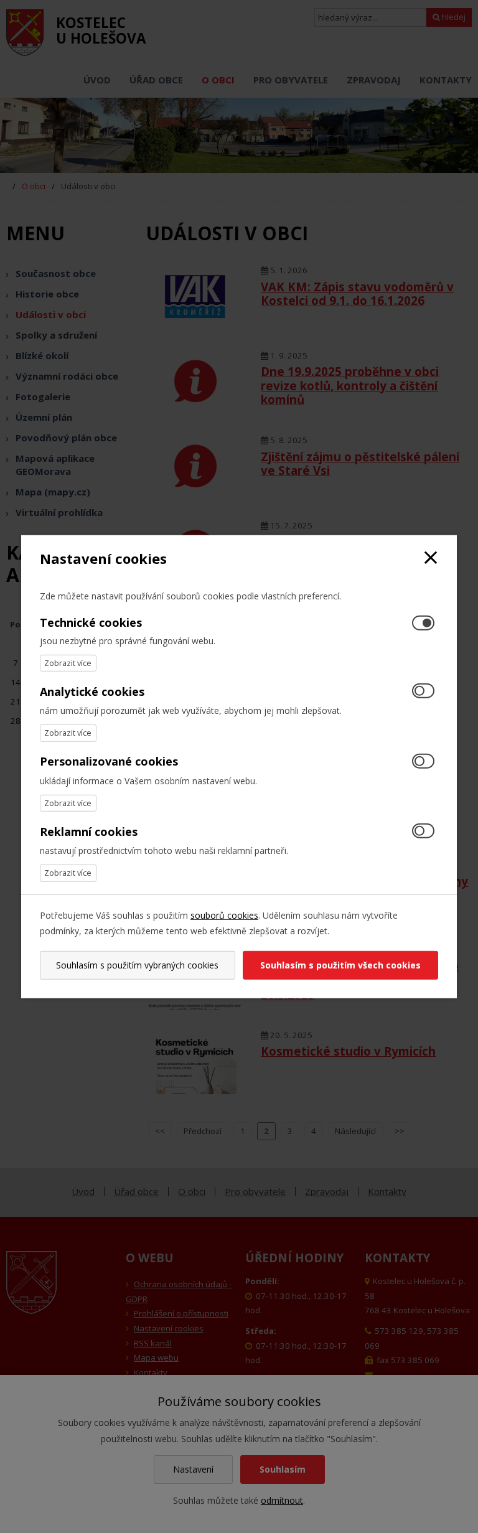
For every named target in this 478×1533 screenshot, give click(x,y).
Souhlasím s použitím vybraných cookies (137, 965)
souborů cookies (224, 915)
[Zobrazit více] (68, 663)
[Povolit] (423, 692)
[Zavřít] (430, 558)
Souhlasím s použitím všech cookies (340, 965)
